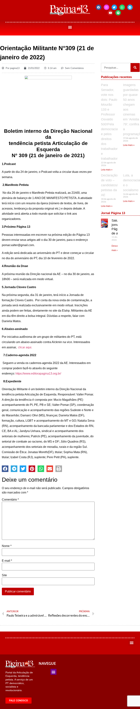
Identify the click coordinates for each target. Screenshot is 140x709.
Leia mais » (106, 169)
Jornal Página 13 (113, 213)
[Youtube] (110, 12)
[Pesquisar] (135, 67)
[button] (70, 27)
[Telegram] (130, 7)
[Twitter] (114, 7)
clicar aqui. (25, 347)
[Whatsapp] (122, 7)
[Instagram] (106, 7)
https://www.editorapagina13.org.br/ (38, 373)
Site (4, 575)
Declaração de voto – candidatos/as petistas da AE (111, 185)
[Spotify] (118, 12)
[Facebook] (98, 7)
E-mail (7, 560)
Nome (6, 546)
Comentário (10, 499)
